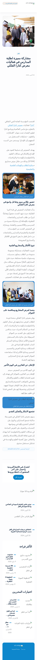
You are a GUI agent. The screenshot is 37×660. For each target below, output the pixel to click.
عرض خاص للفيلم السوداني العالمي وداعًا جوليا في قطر (18, 505)
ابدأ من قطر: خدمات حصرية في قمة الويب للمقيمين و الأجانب (10, 616)
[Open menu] (4, 9)
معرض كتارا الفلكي (15, 125)
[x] (25, 655)
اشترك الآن (18, 477)
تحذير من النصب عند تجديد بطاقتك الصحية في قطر (10, 603)
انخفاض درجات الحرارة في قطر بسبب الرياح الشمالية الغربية (20, 531)
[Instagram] (16, 655)
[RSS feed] (12, 655)
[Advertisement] (18, 99)
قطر (18, 53)
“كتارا (33, 125)
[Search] (33, 9)
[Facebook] (21, 655)
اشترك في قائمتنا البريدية (11, 3)
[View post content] (18, 495)
